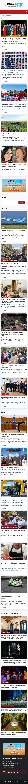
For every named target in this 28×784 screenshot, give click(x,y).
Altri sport (8, 525)
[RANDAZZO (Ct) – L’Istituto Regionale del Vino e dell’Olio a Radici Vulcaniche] (14, 722)
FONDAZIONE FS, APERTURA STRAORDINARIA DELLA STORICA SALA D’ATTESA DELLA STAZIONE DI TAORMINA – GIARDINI (14, 637)
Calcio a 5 (4, 527)
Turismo (3, 227)
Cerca (4, 197)
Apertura (8, 260)
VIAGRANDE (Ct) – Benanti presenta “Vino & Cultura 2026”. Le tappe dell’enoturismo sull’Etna (13, 334)
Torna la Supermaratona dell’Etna (10, 467)
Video (20, 527)
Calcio (23, 525)
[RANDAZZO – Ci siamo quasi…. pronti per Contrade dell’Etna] (14, 355)
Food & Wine (13, 67)
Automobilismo (14, 525)
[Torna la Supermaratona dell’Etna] (14, 457)
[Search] (26, 11)
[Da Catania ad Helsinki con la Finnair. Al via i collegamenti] (14, 387)
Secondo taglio (9, 495)
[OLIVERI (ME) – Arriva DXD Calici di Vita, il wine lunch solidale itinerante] (14, 60)
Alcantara (4, 260)
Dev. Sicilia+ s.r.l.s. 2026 (7, 767)
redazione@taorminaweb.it (8, 765)
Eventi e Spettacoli (6, 67)
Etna (3, 130)
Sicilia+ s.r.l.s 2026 (21, 782)
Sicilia (4, 99)
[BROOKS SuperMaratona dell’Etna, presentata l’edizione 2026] (14, 424)
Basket (19, 525)
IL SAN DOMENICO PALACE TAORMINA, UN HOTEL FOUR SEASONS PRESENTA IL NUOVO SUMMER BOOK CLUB (13, 301)
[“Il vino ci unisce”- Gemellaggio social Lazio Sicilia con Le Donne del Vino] (14, 154)
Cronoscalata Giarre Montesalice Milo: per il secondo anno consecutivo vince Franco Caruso (13, 596)
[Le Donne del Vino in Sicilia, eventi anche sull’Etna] (14, 123)
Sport (3, 431)
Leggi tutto (5, 50)
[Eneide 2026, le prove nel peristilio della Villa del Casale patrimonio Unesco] (14, 675)
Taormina (4, 296)
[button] (2, 11)
